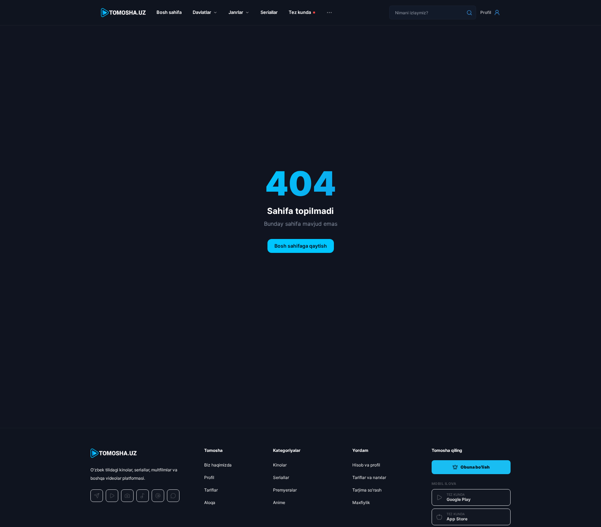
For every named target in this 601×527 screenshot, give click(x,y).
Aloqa (209, 502)
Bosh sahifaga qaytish (300, 246)
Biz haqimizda (218, 465)
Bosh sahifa (169, 12)
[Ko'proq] (329, 12)
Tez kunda (300, 12)
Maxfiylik (361, 502)
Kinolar (280, 465)
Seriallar (269, 12)
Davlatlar (202, 12)
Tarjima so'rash (367, 490)
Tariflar (211, 490)
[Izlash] (469, 12)
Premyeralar (285, 490)
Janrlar (236, 12)
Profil (485, 12)
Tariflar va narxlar (369, 477)
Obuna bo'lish (475, 467)
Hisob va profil (366, 465)
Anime (279, 502)
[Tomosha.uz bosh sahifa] (124, 12)
